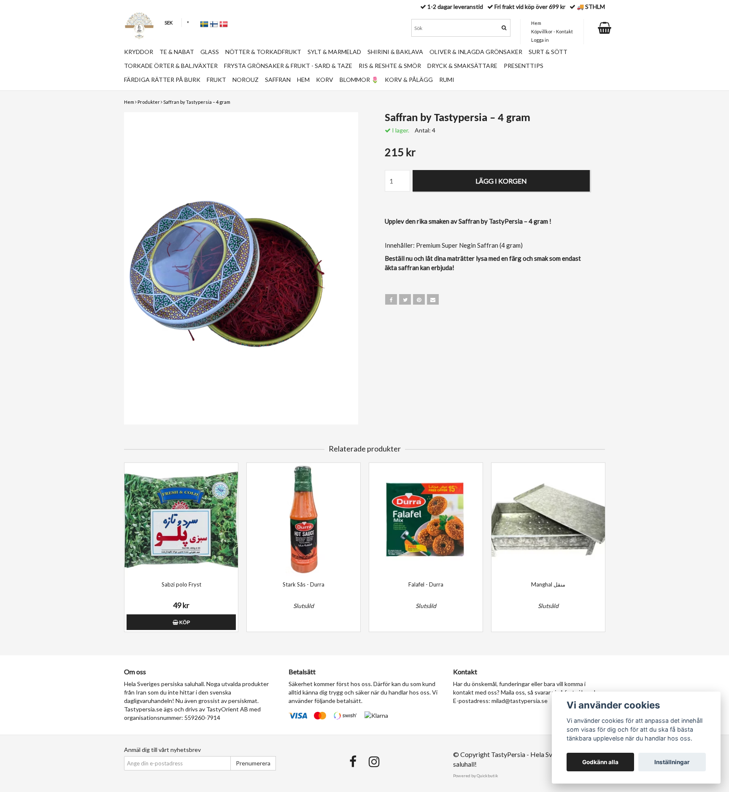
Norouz (245, 79)
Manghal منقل (548, 584)
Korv (324, 79)
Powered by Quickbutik (475, 775)
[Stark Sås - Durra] (303, 519)
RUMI (446, 79)
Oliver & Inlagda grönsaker (475, 51)
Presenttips (523, 65)
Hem (129, 102)
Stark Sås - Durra (303, 584)
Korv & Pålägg (409, 79)
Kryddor (138, 51)
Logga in (540, 40)
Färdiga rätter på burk (162, 79)
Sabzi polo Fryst (181, 584)
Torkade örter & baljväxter (171, 65)
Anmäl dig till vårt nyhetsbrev (162, 749)
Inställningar (672, 762)
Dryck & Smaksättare (462, 65)
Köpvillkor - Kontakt (552, 31)
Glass (209, 51)
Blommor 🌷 (359, 79)
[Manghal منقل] (548, 519)
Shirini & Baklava (395, 51)
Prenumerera (253, 763)
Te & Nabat (176, 51)
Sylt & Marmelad (334, 51)
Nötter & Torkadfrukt (263, 51)
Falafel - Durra (425, 584)
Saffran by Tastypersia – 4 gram (196, 102)
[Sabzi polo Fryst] (181, 519)
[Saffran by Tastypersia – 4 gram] (241, 268)
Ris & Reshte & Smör (390, 65)
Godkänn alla (600, 762)
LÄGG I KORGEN (501, 181)
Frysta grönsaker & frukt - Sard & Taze (288, 65)
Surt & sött (548, 51)
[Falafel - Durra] (426, 519)
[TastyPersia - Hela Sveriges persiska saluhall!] (139, 25)
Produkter (149, 102)
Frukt (216, 79)
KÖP (184, 622)
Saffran (278, 79)
